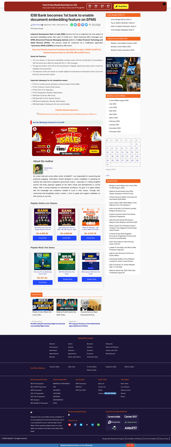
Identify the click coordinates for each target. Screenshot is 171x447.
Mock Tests (124, 383)
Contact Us (102, 387)
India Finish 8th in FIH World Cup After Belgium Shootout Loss (122, 210)
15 (132, 152)
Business (90, 344)
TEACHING (57, 393)
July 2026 (112, 104)
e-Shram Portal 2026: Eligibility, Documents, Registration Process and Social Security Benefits (122, 236)
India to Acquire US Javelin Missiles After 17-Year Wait (122, 266)
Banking (52, 357)
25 (113, 160)
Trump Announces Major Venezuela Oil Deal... (89, 313)
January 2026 (114, 125)
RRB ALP (79, 387)
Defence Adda (91, 370)
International (53, 347)
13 (122, 152)
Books (123, 396)
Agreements (72, 353)
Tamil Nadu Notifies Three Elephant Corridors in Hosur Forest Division (121, 260)
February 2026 (114, 121)
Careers (107, 393)
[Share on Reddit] (78, 24)
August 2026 (119, 100)
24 (108, 160)
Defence (90, 347)
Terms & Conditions (150, 438)
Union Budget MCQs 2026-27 (121, 19)
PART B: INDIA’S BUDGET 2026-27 (123, 26)
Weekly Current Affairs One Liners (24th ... (42, 313)
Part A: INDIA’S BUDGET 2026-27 (123, 23)
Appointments (53, 353)
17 (107, 156)
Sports (70, 344)
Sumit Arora (36, 25)
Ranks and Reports (112, 347)
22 (132, 156)
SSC (54, 387)
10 (107, 152)
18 (112, 156)
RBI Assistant (35, 400)
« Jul (107, 175)
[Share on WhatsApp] (71, 24)
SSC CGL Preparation (38, 396)
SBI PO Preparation (37, 383)
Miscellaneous (110, 353)
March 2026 (113, 118)
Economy (90, 353)
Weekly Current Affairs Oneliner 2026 (124, 43)
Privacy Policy (163, 438)
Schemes (71, 350)
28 (127, 160)
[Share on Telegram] (75, 24)
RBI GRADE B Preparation (39, 403)
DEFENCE (56, 396)
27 (122, 160)
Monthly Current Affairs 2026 (121, 46)
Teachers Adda (54, 367)
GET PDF (130, 445)
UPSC (55, 403)
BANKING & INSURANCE (61, 383)
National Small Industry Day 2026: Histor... (66, 313)
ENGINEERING (58, 400)
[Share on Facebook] (82, 24)
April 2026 (113, 114)
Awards (70, 347)
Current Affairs (92, 367)
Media (100, 390)
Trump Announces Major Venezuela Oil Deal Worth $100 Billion (123, 198)
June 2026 (113, 107)
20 (123, 156)
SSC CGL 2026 (81, 390)
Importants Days (92, 357)
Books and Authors (74, 357)
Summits (90, 350)
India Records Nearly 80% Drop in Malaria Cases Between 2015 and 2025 (123, 221)
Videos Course (126, 390)
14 (127, 152)
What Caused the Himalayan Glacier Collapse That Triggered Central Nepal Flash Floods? (123, 228)
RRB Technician (81, 383)
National (52, 344)
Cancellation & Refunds (134, 438)
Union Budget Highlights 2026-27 (122, 30)
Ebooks (123, 393)
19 (117, 156)
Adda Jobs (71, 367)
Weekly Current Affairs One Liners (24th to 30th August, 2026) (123, 187)
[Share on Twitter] (86, 24)
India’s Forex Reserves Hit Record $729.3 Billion (121, 254)
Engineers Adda (111, 367)
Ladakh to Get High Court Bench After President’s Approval (122, 249)
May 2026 (112, 111)
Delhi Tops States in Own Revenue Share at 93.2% (121, 243)
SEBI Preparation (36, 390)
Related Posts (36, 294)
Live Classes (125, 387)
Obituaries (109, 344)
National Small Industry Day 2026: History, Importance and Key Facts (121, 192)
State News (53, 350)
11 (112, 152)
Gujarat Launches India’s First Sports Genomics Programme (122, 215)
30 (137, 160)
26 (118, 160)
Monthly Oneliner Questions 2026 (122, 50)
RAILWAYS (56, 390)
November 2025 (115, 131)
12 (117, 152)
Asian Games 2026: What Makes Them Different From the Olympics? (123, 204)
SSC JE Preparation (37, 393)
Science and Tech (112, 350)
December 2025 (115, 128)
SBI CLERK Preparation (38, 387)
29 (132, 160)
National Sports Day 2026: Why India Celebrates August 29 (122, 272)
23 (137, 156)
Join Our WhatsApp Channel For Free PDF (48, 122)
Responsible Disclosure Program (113, 438)
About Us (101, 383)
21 (127, 156)
